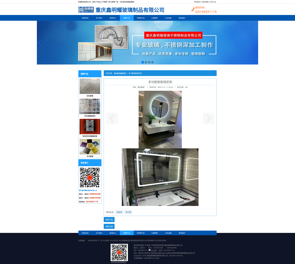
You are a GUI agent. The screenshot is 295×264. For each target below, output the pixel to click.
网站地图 (205, 2)
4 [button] (152, 62)
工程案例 (154, 18)
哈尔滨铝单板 (149, 240)
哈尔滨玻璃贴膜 (124, 240)
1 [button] (142, 62)
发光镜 (128, 212)
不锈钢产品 (141, 18)
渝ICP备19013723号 (151, 258)
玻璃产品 (127, 18)
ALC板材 (106, 240)
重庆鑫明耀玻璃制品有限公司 (130, 9)
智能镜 (119, 212)
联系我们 (182, 18)
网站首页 (197, 2)
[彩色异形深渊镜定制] (112, 118)
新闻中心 (113, 18)
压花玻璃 (90, 96)
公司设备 (168, 18)
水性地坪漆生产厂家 (95, 240)
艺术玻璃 (90, 156)
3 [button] (149, 62)
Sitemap (213, 2)
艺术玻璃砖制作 (90, 116)
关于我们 (99, 18)
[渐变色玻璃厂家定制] (208, 118)
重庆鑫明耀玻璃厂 (120, 73)
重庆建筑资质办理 (137, 240)
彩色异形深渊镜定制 (90, 136)
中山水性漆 (114, 240)
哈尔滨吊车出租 (160, 240)
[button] (39, 42)
